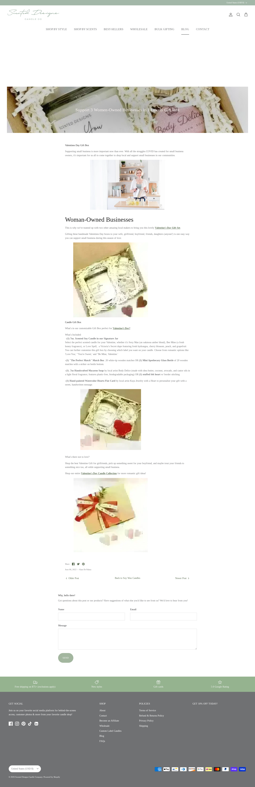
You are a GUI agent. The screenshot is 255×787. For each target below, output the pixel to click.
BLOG (185, 29)
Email (133, 609)
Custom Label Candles (110, 731)
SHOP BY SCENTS (85, 29)
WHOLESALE (139, 29)
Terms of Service (147, 710)
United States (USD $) (235, 3)
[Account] (230, 15)
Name (61, 609)
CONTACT (202, 29)
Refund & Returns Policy (151, 715)
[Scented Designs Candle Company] (33, 14)
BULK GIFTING (164, 29)
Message (62, 625)
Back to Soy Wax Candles (127, 578)
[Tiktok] (30, 724)
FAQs (102, 741)
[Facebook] (11, 724)
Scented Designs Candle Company (28, 777)
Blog (101, 736)
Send (66, 658)
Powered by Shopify (52, 777)
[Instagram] (17, 724)
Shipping (143, 726)
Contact (103, 715)
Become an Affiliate (109, 720)
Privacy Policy (146, 720)
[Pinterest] (24, 724)
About (102, 710)
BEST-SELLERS (113, 29)
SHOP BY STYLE (56, 29)
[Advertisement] (127, 60)
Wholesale (104, 726)
